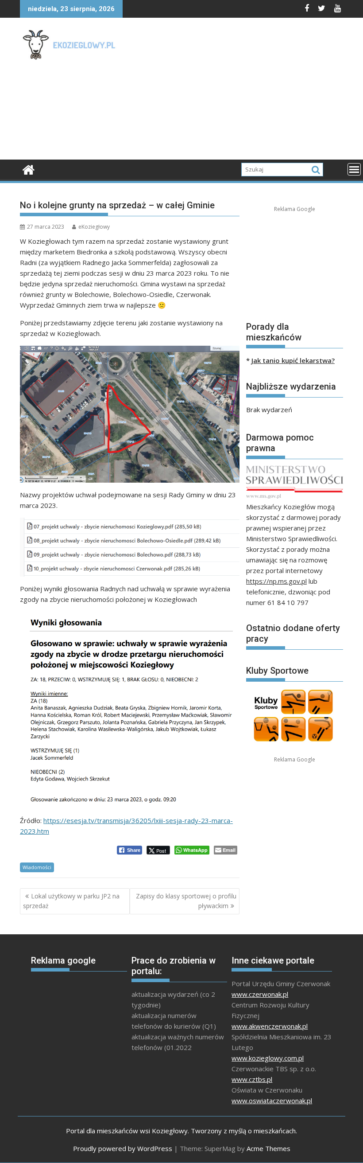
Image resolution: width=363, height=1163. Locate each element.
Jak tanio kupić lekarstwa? (293, 360)
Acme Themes (268, 1148)
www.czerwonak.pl (260, 994)
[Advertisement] (243, 91)
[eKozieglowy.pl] (28, 168)
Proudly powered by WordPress (122, 1148)
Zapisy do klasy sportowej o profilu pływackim (186, 901)
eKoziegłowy (94, 226)
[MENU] (354, 169)
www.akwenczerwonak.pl (270, 1026)
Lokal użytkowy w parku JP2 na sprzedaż (71, 901)
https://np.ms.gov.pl (276, 581)
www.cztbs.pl (252, 1079)
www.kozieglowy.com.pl (268, 1058)
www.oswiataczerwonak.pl (272, 1100)
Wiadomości (37, 867)
